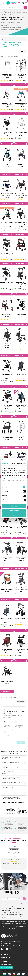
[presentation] (2, 811)
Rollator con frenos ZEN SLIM (7, 223)
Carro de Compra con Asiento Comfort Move (7, 619)
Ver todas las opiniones (14, 856)
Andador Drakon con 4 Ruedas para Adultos (7, 254)
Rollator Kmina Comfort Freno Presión (7, 406)
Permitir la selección (14, 510)
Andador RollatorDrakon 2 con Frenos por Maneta (7, 283)
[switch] (24, 500)
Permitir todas (14, 506)
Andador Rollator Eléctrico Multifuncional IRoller (7, 680)
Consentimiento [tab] (5, 463)
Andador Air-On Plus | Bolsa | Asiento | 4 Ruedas (7, 133)
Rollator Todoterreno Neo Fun (21, 619)
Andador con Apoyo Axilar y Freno (21, 436)
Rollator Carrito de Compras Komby (21, 406)
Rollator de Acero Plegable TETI (21, 163)
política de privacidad (18, 906)
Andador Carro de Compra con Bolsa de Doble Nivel (21, 375)
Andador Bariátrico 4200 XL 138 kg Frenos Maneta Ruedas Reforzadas (7, 436)
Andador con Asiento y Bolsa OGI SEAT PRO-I (7, 194)
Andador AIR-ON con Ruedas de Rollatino (7, 104)
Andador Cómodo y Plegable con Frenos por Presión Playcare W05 (21, 254)
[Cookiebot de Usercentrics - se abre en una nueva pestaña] (20, 460)
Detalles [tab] (13, 463)
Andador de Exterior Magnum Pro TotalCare (7, 588)
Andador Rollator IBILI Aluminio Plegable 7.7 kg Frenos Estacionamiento (21, 283)
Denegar (14, 515)
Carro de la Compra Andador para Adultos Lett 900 (7, 650)
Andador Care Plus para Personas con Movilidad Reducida (7, 527)
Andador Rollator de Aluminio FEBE (7, 375)
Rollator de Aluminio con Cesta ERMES (7, 557)
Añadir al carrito (7, 84)
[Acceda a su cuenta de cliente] (23, 3)
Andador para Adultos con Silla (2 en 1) (21, 527)
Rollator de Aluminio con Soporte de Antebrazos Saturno (21, 588)
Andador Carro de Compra (6, 344)
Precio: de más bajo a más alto (9, 52)
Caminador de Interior (21, 132)
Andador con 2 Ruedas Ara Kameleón (21, 104)
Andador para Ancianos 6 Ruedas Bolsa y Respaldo (21, 223)
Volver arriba (21, 701)
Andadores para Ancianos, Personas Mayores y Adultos (13, 44)
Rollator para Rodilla (21, 344)
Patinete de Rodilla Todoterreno (21, 557)
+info (23, 903)
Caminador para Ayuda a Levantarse (21, 75)
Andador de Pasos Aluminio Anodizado (7, 75)
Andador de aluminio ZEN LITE (7, 163)
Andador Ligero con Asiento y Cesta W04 (7, 313)
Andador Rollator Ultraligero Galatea (21, 313)
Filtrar (22, 52)
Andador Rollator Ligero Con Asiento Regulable (21, 194)
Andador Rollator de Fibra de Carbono (21, 650)
